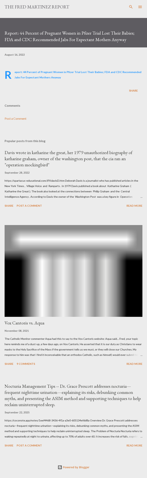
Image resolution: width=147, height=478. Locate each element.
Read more (134, 205)
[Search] (131, 7)
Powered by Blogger (75, 467)
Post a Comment (15, 118)
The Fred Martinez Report (37, 7)
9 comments (26, 363)
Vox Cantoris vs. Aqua (24, 323)
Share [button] (133, 90)
